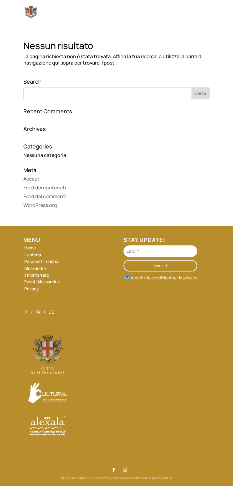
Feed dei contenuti (44, 187)
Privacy (31, 288)
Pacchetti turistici (41, 261)
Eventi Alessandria (42, 282)
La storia (32, 255)
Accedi (31, 178)
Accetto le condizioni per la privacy (163, 277)
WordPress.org (40, 205)
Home (30, 248)
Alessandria (35, 268)
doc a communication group (147, 478)
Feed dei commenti (44, 196)
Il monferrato (36, 275)
